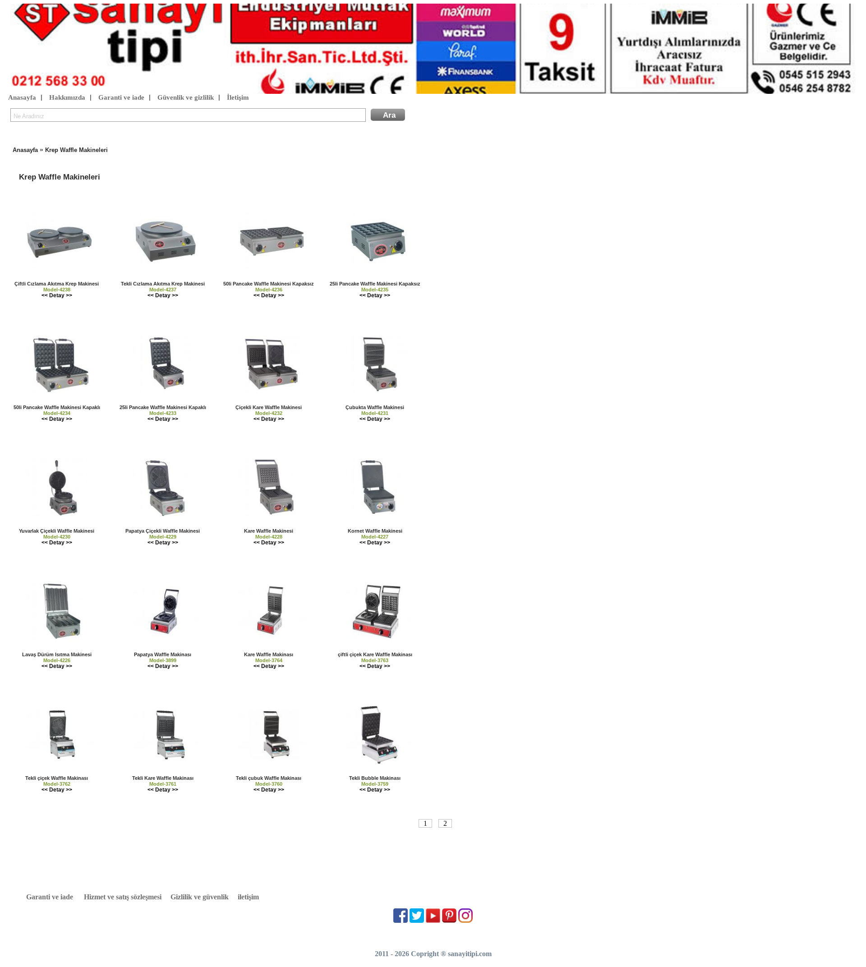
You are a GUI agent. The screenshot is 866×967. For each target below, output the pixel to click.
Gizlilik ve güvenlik (199, 897)
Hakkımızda (67, 97)
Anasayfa (22, 97)
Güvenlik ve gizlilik (185, 97)
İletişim (238, 97)
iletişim (248, 897)
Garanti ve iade (121, 97)
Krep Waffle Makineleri (76, 150)
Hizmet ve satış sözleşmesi (122, 897)
